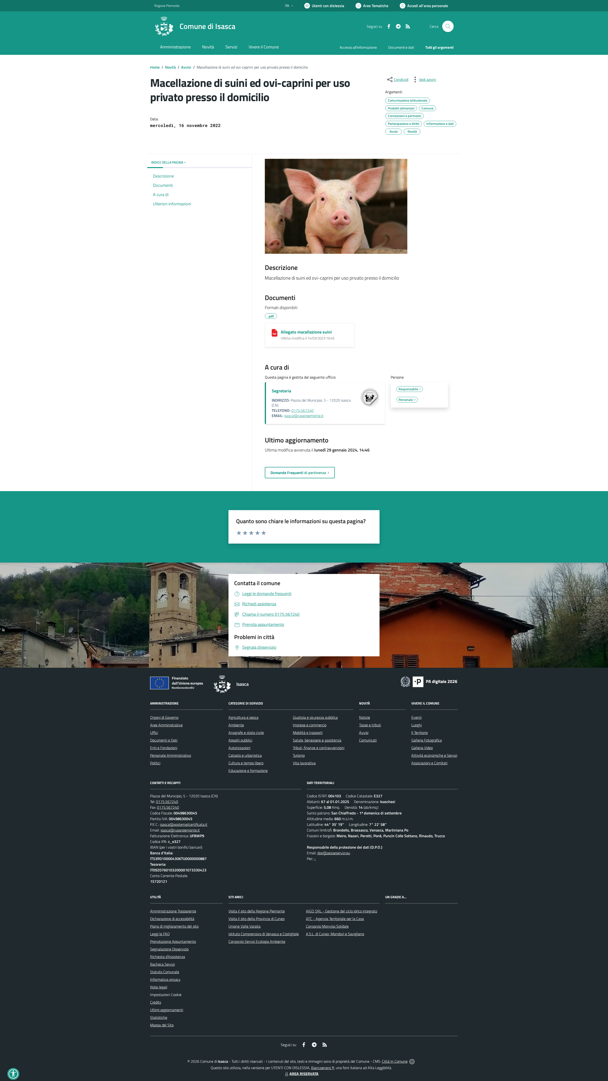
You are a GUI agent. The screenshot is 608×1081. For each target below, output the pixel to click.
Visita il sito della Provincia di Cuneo (256, 918)
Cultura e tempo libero (245, 763)
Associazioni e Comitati (429, 763)
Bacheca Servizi (162, 964)
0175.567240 (302, 410)
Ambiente (236, 725)
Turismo (299, 755)
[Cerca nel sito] (448, 26)
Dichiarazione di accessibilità (172, 918)
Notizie (364, 717)
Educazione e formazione (248, 770)
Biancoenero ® (322, 1068)
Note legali (158, 987)
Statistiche (158, 1017)
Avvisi (186, 67)
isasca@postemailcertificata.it (183, 824)
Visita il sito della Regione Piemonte (256, 911)
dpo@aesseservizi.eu (333, 853)
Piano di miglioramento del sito (174, 926)
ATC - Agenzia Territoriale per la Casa (335, 918)
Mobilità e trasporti (308, 732)
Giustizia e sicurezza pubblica (315, 717)
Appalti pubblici (240, 740)
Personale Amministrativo (170, 755)
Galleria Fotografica (426, 740)
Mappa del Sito (162, 1025)
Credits (155, 1002)
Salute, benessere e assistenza (317, 740)
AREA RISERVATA (304, 1073)
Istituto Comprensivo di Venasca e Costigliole (263, 934)
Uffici (154, 732)
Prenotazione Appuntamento (173, 941)
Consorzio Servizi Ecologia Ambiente (256, 941)
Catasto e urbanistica (245, 755)
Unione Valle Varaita (244, 926)
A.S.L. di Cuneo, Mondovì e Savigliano (335, 934)
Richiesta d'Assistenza (167, 956)
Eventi (416, 717)
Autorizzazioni (239, 748)
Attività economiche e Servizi (434, 755)
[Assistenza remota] (412, 1061)
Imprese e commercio (309, 725)
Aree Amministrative (166, 725)
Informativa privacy (165, 979)
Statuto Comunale (164, 972)
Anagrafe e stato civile (246, 732)
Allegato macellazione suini (306, 332)
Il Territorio (419, 732)
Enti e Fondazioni (163, 748)
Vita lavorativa (304, 763)
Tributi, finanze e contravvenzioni (318, 748)
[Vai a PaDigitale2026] (429, 681)
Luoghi (416, 725)
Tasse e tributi (370, 725)
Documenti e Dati (163, 740)
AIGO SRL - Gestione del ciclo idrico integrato (341, 911)
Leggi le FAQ (160, 934)
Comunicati (368, 740)
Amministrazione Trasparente (173, 911)
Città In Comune (395, 1061)
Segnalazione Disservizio (169, 949)
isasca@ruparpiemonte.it (303, 415)
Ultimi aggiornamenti (166, 1010)
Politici (155, 763)
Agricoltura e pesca (243, 717)
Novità (170, 67)
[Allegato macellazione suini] (274, 333)
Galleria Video (422, 748)
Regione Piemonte (167, 5)
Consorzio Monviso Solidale (327, 926)
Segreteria (281, 391)
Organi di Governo (164, 717)
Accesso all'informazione (358, 47)
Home (155, 67)
